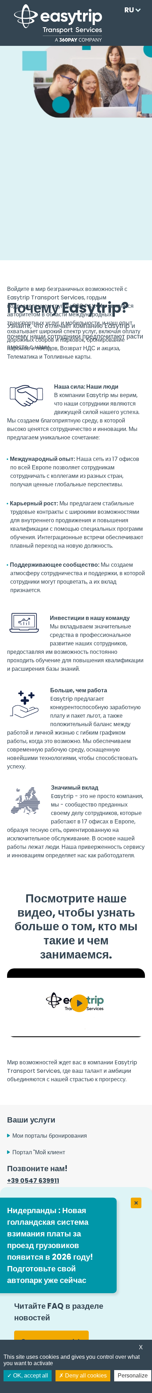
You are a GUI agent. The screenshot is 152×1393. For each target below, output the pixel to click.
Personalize (133, 1376)
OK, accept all (30, 1376)
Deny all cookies (85, 1376)
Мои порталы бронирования (49, 1136)
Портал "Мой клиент (38, 1152)
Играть (79, 1003)
